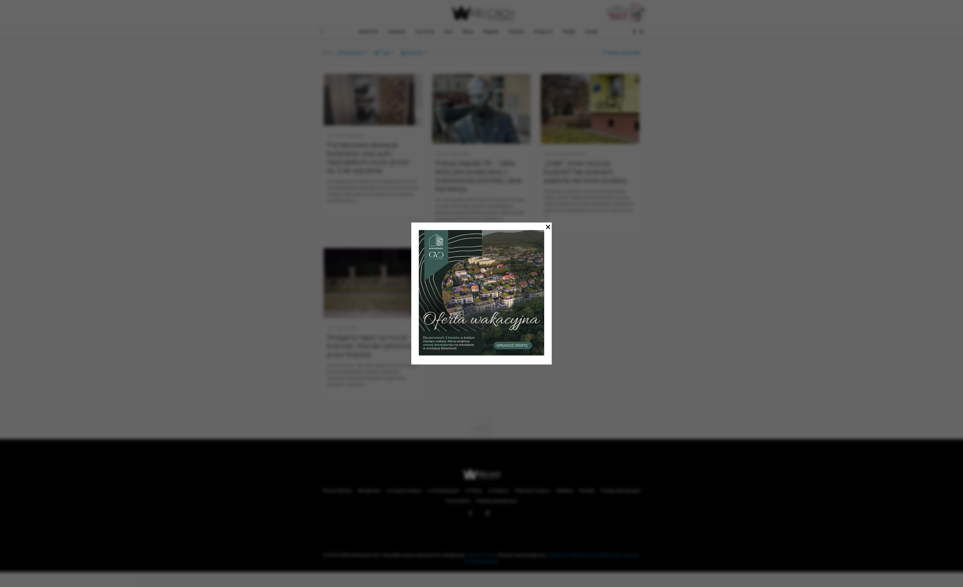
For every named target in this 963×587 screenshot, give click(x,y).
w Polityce (498, 490)
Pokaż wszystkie (624, 52)
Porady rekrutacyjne (620, 490)
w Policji (473, 490)
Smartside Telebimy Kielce (574, 555)
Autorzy (414, 52)
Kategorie (353, 52)
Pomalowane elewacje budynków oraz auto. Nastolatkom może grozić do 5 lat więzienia (368, 157)
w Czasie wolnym (404, 490)
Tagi (385, 52)
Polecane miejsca (532, 490)
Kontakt (587, 490)
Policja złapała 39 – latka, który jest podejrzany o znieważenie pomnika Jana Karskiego (478, 176)
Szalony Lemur (481, 555)
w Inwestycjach (443, 490)
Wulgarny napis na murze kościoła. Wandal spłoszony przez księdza (371, 346)
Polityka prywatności (496, 500)
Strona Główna (337, 490)
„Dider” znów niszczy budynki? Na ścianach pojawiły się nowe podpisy (585, 172)
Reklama (564, 490)
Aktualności (369, 490)
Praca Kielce (458, 500)
